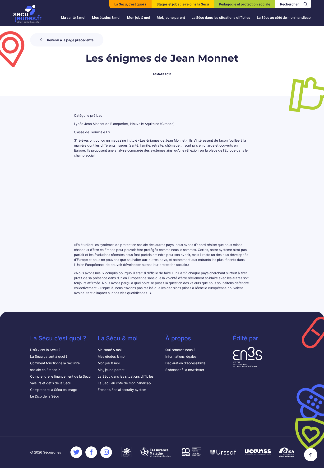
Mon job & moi (138, 17)
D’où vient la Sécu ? (45, 350)
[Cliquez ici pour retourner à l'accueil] (27, 14)
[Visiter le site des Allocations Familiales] (126, 452)
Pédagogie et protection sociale (244, 4)
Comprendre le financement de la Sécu (60, 376)
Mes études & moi (106, 17)
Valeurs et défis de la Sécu (51, 383)
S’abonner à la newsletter (184, 370)
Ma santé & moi (73, 17)
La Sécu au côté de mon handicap (284, 17)
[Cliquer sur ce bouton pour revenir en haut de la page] (310, 454)
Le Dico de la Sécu (44, 396)
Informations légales (180, 356)
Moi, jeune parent (171, 17)
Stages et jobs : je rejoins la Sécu (183, 4)
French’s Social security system (122, 390)
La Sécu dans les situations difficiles (221, 17)
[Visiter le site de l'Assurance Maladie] (156, 452)
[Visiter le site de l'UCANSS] (258, 452)
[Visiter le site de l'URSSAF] (223, 452)
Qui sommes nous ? (180, 350)
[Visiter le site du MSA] (191, 452)
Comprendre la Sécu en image (53, 390)
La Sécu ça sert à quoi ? (48, 356)
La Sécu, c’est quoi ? (130, 4)
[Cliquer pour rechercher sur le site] (306, 4)
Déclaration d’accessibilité (185, 363)
